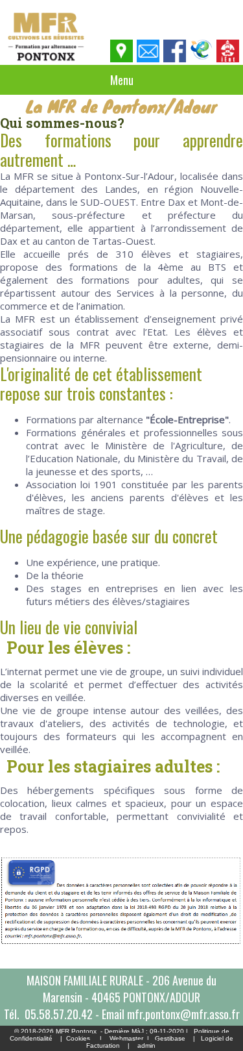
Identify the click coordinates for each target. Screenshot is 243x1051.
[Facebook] (175, 58)
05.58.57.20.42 (59, 1014)
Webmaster (126, 1038)
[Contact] (149, 58)
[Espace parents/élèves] (228, 58)
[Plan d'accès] (122, 58)
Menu (121, 79)
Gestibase (170, 1038)
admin (146, 1045)
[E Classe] (202, 58)
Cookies (78, 1038)
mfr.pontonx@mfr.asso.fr (183, 1014)
